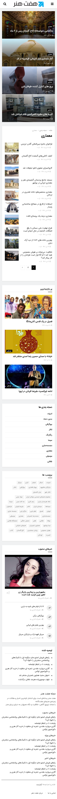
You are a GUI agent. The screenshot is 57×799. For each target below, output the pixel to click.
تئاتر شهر (47, 492)
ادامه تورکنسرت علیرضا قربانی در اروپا (35, 391)
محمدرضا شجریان (33, 516)
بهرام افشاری (33, 487)
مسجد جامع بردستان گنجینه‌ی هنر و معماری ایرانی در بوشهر (36, 181)
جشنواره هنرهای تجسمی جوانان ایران (38, 497)
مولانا (48, 521)
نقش (34, 521)
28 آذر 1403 (47, 360)
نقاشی (49, 461)
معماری (50, 27)
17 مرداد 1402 (45, 172)
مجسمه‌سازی (47, 445)
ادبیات (49, 413)
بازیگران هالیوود (45, 487)
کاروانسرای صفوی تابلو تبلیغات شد (37, 168)
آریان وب (39, 784)
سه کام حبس (20, 502)
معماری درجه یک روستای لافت (39, 216)
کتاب (11, 530)
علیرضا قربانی (19, 506)
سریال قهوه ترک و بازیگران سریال (31, 634)
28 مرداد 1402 (45, 148)
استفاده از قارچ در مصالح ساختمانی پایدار (37, 205)
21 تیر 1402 (46, 235)
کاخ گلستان (20, 530)
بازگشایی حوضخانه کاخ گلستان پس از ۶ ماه (31, 31)
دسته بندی (43, 130)
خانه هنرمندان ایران (44, 502)
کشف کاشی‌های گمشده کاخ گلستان (37, 156)
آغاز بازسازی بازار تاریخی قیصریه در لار (35, 59)
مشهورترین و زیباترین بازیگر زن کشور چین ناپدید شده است (31, 593)
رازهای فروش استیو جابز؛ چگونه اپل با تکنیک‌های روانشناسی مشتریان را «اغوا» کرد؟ (31, 659)
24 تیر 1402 (46, 220)
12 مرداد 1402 (45, 199)
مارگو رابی (23, 511)
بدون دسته (47, 418)
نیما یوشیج (47, 525)
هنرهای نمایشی (21, 525)
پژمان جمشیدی (32, 530)
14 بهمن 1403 (47, 36)
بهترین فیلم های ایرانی (35, 625)
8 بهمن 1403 (47, 63)
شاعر (28, 506)
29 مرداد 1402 (47, 119)
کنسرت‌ (48, 535)
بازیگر (19, 482)
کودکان (40, 535)
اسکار (41, 482)
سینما (8, 316)
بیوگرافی (49, 424)
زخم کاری (31, 502)
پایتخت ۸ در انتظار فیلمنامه (39, 664)
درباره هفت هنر (37, 793)
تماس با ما (52, 793)
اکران (26, 482)
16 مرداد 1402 (45, 187)
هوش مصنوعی (45, 530)
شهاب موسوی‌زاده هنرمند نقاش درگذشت (34, 679)
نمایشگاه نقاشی (12, 521)
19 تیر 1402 (46, 247)
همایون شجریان (35, 525)
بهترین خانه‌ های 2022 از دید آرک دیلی (38, 241)
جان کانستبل (37, 492)
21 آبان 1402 (47, 395)
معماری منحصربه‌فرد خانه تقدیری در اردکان (37, 193)
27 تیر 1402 (46, 211)
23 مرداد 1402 (45, 160)
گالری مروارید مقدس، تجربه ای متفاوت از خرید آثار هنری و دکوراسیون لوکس (27, 670)
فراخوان (9, 506)
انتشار (34, 482)
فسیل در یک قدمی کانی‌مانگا (39, 321)
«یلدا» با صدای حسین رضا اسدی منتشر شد (32, 356)
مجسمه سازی (12, 511)
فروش (48, 511)
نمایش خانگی (25, 521)
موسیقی (9, 351)
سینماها (48, 506)
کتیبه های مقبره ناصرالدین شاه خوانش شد (32, 114)
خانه (50, 130)
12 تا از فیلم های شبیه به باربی (32, 606)
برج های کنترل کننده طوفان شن (37, 86)
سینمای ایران (38, 506)
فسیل (41, 511)
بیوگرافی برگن (38, 615)
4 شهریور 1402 (47, 91)
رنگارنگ (49, 434)
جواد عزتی (19, 497)
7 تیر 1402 (46, 262)
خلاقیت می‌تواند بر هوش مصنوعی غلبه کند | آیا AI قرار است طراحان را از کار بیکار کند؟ (36, 255)
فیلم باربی (33, 511)
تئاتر (50, 429)
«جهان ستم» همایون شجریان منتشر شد (34, 675)
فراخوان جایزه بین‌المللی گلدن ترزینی (36, 144)
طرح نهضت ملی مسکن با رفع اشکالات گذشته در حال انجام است (37, 229)
